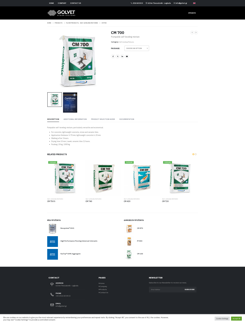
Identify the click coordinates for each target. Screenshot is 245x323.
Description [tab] (53, 119)
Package (115, 48)
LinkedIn (122, 56)
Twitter (118, 56)
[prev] (192, 32)
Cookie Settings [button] (222, 319)
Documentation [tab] (126, 119)
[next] (196, 32)
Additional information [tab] (75, 119)
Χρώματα (192, 13)
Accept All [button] (236, 319)
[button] (48, 61)
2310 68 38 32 (138, 3)
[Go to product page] (103, 178)
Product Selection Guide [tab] (103, 119)
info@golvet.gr (181, 3)
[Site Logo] (61, 13)
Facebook (113, 56)
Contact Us (75, 3)
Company (62, 3)
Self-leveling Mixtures (126, 42)
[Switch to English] (194, 3)
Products (103, 289)
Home (51, 3)
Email (127, 56)
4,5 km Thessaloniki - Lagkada (159, 3)
